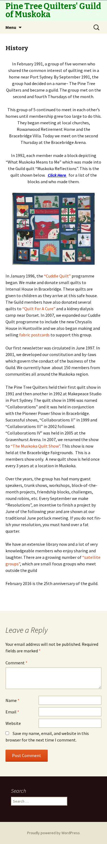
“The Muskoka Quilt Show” (35, 446)
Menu (10, 27)
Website (13, 723)
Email (12, 712)
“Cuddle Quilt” (57, 276)
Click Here (57, 175)
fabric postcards (34, 334)
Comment (16, 662)
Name (12, 700)
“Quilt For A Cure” (38, 308)
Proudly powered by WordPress (53, 832)
